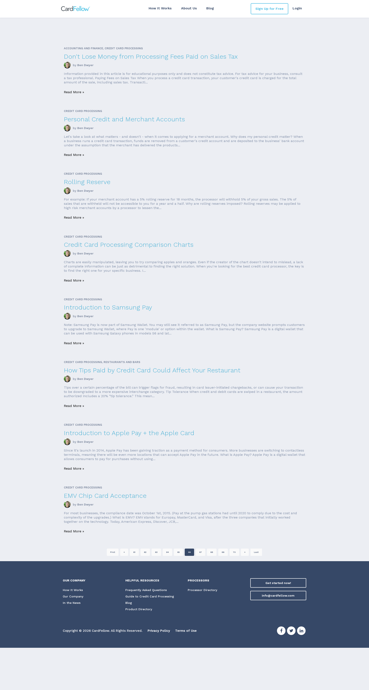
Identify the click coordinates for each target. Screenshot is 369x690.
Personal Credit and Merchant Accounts (124, 119)
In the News (72, 602)
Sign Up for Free (269, 9)
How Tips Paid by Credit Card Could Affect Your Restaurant (152, 370)
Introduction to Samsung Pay (108, 307)
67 (200, 552)
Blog (210, 8)
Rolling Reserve (87, 182)
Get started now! (278, 583)
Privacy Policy (159, 631)
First (112, 552)
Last (256, 552)
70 (234, 552)
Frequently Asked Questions (146, 590)
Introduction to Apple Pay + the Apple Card (129, 433)
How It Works (160, 8)
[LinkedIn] (301, 631)
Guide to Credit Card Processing (149, 596)
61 (134, 552)
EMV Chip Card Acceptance (105, 495)
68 (211, 552)
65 (178, 552)
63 (156, 552)
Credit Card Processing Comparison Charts (128, 244)
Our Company (73, 596)
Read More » (74, 92)
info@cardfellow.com (278, 595)
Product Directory (138, 609)
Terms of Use (186, 631)
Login (297, 8)
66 (189, 552)
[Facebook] (281, 631)
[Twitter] (291, 631)
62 (145, 552)
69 (223, 552)
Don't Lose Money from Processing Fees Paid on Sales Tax (151, 56)
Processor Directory (202, 590)
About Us (189, 8)
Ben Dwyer (85, 65)
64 (167, 552)
